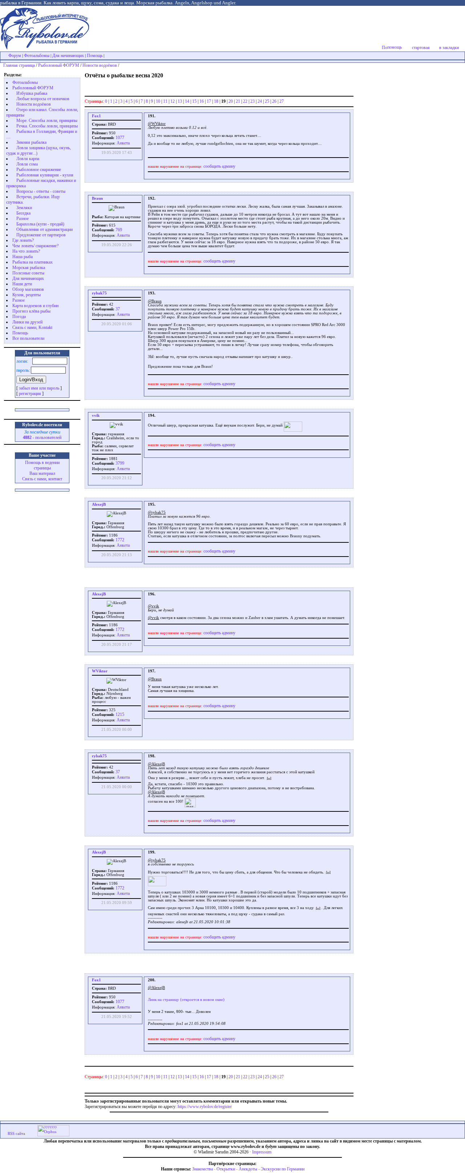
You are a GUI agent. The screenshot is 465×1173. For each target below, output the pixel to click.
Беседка (23, 213)
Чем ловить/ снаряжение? (35, 245)
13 (180, 101)
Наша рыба (22, 256)
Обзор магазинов (28, 289)
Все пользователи (28, 338)
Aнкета (123, 143)
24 (260, 101)
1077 (119, 137)
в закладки (449, 47)
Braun (97, 198)
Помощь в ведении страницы (42, 465)
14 (187, 101)
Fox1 (96, 116)
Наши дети (22, 283)
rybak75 (99, 293)
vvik (96, 416)
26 (274, 101)
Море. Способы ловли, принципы (46, 120)
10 (158, 101)
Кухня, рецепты (26, 294)
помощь (394, 47)
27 (281, 101)
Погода (19, 316)
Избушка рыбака (31, 93)
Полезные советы (28, 273)
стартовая (421, 47)
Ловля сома (27, 164)
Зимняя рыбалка (31, 142)
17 (209, 101)
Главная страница (19, 65)
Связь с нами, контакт (42, 478)
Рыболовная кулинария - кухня (44, 175)
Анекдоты (248, 1169)
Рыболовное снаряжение (38, 169)
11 (165, 101)
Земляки (24, 207)
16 (201, 101)
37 (117, 308)
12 (172, 101)
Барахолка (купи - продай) (40, 224)
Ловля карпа (27, 158)
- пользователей (42, 437)
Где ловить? (23, 240)
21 (238, 101)
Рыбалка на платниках (32, 262)
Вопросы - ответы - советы (40, 191)
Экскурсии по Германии (282, 1169)
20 (231, 101)
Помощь (94, 55)
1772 (119, 539)
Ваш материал (42, 473)
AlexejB (99, 504)
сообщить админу (219, 166)
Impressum (261, 1151)
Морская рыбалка (28, 267)
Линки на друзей (27, 322)
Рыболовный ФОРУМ (58, 65)
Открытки (226, 1169)
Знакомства (202, 1169)
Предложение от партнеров (41, 234)
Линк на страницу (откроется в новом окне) (186, 1000)
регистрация (30, 393)
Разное (22, 218)
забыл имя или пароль (39, 388)
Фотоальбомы (36, 55)
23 (252, 101)
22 (245, 101)
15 (194, 101)
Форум (14, 55)
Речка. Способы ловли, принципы (47, 126)
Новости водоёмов (99, 65)
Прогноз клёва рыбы (31, 311)
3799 (119, 463)
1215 (119, 714)
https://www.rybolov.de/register (205, 1106)
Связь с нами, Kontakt (32, 327)
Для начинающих (68, 55)
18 (216, 101)
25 (267, 101)
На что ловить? (26, 251)
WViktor (100, 671)
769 (118, 229)
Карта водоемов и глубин (35, 305)
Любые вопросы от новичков (42, 98)
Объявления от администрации (44, 229)
